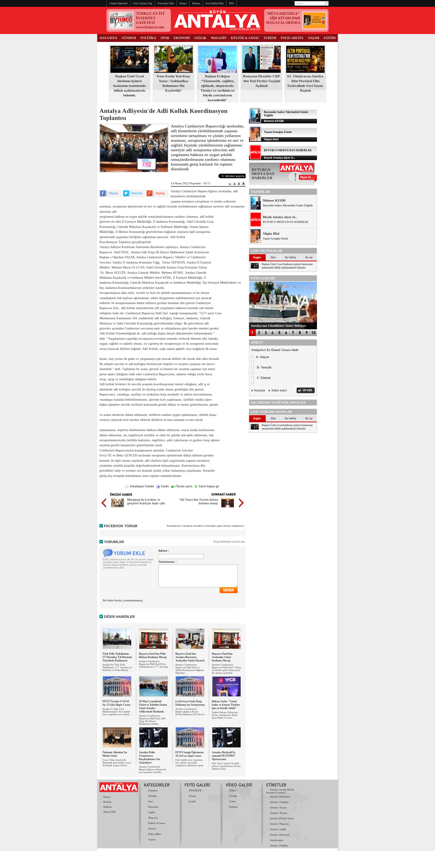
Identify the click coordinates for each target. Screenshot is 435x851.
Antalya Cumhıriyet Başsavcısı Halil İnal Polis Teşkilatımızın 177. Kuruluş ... (153, 665)
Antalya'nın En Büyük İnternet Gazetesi (280, 791)
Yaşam (151, 839)
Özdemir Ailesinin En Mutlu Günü (114, 754)
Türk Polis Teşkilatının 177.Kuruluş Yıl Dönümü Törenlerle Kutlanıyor (117, 657)
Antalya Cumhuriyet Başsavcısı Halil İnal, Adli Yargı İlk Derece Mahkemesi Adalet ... (152, 719)
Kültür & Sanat (156, 823)
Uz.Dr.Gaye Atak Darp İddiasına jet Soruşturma (190, 703)
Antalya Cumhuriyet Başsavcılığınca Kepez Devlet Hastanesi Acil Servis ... (189, 712)
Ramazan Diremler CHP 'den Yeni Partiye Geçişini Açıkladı (261, 81)
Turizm (152, 828)
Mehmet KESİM (274, 200)
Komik (233, 796)
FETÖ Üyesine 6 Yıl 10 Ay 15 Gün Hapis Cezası (116, 703)
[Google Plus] (157, 196)
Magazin (153, 817)
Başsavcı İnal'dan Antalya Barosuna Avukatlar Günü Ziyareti (189, 657)
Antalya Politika (279, 845)
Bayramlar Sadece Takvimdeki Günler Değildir (288, 205)
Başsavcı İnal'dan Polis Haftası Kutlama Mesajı (153, 655)
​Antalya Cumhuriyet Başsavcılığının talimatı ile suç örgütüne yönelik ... (152, 769)
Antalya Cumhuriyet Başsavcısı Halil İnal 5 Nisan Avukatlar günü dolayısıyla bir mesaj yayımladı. (226, 668)
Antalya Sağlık (278, 829)
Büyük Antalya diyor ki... (280, 217)
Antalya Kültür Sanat (282, 818)
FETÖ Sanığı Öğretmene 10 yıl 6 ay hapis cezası (189, 754)
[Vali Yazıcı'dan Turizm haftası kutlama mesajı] (227, 508)
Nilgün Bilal (271, 233)
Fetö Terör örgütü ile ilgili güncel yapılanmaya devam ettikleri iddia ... (226, 766)
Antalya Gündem (279, 802)
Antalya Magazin (279, 823)
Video (232, 801)
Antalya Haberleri (280, 796)
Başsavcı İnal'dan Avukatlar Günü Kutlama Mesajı (222, 657)
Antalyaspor (276, 840)
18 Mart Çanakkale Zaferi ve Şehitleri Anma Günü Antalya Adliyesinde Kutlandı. (153, 706)
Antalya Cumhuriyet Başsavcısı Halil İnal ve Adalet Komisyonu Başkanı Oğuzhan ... (189, 668)
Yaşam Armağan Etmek (278, 132)
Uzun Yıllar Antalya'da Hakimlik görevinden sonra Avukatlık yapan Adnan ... (116, 762)
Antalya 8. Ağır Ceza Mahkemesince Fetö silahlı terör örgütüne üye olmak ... (117, 711)
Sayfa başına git (208, 486)
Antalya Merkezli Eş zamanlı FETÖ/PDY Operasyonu (223, 756)
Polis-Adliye (154, 834)
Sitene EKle (109, 811)
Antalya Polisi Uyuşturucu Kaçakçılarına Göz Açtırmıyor (149, 757)
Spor (150, 801)
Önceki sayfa (183, 486)
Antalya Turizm (278, 813)
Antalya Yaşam (278, 807)
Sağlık (151, 812)
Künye (107, 796)
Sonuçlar (259, 390)
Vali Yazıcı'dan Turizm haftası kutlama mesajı (198, 501)
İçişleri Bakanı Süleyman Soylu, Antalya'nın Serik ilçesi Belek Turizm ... (225, 715)
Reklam (107, 806)
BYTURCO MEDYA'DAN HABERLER (288, 150)
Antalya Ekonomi (279, 834)
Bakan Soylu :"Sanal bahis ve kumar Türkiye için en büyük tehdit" (226, 705)
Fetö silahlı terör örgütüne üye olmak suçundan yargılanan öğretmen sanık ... (189, 763)
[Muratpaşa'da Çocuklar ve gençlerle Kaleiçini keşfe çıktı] (117, 508)
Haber (232, 790)
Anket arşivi (279, 390)
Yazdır (164, 486)
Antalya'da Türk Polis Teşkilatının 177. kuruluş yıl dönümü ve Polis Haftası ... (117, 667)
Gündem (152, 790)
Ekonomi (153, 806)
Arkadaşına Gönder (141, 486)
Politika (152, 796)
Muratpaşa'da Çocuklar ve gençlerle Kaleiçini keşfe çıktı (146, 501)
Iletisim (107, 801)
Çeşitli (192, 801)
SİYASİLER (195, 790)
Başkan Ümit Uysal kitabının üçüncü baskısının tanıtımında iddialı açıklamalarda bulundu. (129, 85)
